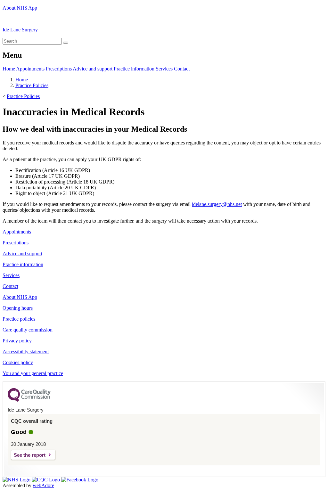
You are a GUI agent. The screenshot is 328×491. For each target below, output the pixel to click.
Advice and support (92, 68)
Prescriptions (59, 68)
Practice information (134, 68)
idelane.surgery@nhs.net (217, 204)
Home (9, 68)
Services (164, 68)
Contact (182, 68)
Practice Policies (31, 85)
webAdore (43, 485)
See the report (29, 455)
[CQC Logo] (29, 400)
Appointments (30, 68)
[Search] (65, 43)
